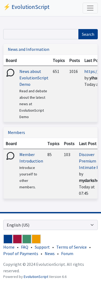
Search (88, 34)
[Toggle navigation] (90, 8)
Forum (67, 253)
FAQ (24, 247)
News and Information (28, 49)
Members (16, 132)
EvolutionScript (36, 276)
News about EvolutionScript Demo (33, 78)
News (50, 253)
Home (9, 247)
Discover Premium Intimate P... (90, 161)
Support (42, 247)
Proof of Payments (20, 253)
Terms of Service (71, 247)
